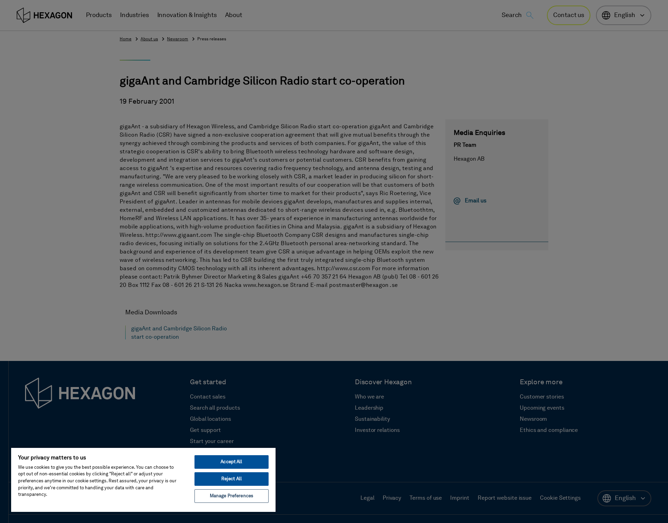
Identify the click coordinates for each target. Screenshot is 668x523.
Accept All (231, 462)
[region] (143, 479)
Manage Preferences (231, 496)
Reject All (231, 479)
